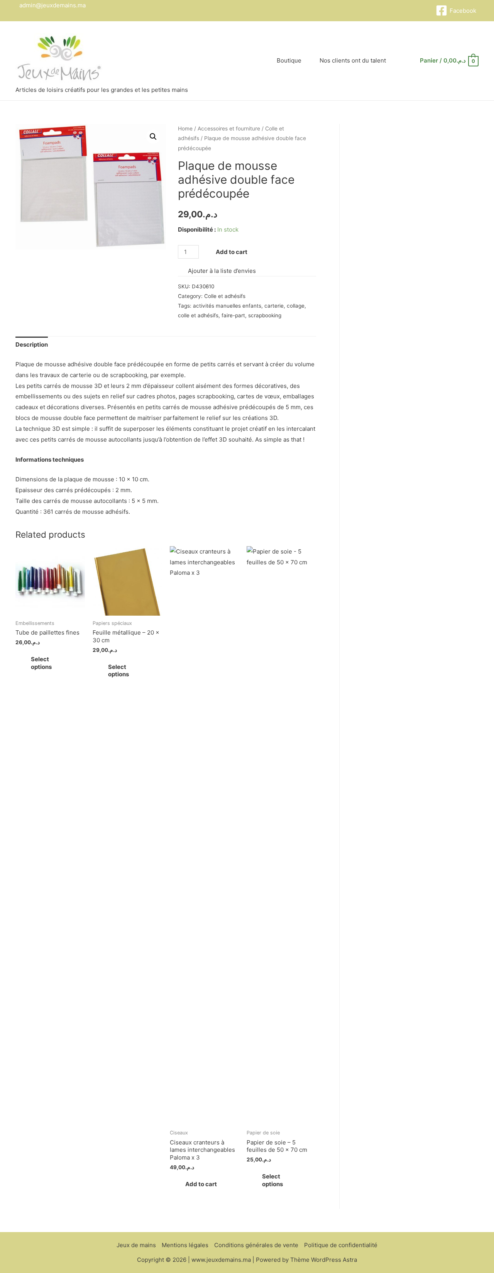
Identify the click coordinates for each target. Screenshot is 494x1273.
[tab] (31, 345)
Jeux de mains (136, 1245)
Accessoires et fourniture (229, 128)
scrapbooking (264, 315)
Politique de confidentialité (340, 1245)
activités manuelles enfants (227, 306)
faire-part (233, 315)
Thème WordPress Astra (323, 1259)
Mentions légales (185, 1245)
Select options (41, 662)
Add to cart (231, 252)
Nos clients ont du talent (353, 60)
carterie (274, 306)
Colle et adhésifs (224, 296)
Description (31, 344)
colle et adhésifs (198, 315)
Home (185, 128)
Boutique (289, 60)
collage (296, 306)
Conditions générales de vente (256, 1245)
